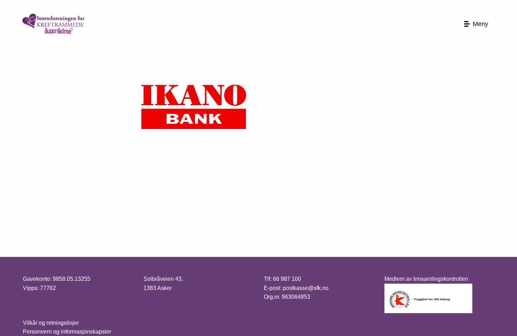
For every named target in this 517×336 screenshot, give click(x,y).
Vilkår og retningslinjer (51, 323)
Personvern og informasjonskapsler (67, 332)
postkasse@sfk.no (305, 288)
